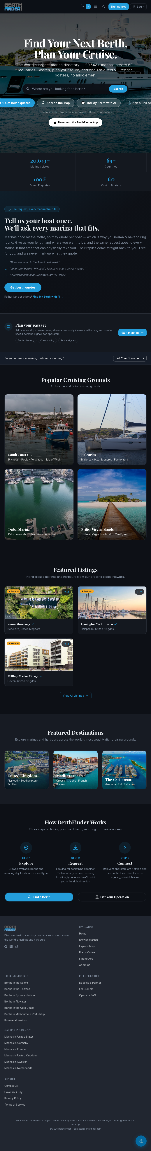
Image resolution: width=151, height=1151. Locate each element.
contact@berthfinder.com (87, 1128)
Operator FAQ (87, 995)
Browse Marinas (89, 939)
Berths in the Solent (16, 982)
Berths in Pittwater (15, 1001)
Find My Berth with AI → (48, 296)
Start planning (130, 332)
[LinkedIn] (11, 946)
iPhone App (86, 958)
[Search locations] (103, 6)
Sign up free (119, 6)
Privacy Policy (13, 1098)
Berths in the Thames (17, 988)
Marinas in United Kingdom (20, 1055)
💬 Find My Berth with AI (98, 103)
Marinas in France (15, 1049)
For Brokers (86, 988)
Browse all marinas (15, 1020)
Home (82, 933)
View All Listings (73, 695)
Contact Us (11, 1085)
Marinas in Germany (16, 1042)
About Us (84, 964)
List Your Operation (128, 358)
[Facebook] (5, 946)
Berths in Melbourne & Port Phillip (24, 1014)
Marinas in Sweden (15, 1061)
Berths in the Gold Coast (19, 1007)
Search (118, 88)
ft (88, 6)
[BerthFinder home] (14, 6)
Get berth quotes (23, 287)
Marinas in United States (19, 1036)
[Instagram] (16, 946)
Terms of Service (14, 1104)
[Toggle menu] (95, 6)
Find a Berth (41, 897)
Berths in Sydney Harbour (20, 995)
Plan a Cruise (87, 952)
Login (140, 6)
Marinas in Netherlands (18, 1068)
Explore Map (87, 946)
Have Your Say (13, 1092)
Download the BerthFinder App (78, 122)
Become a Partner (90, 982)
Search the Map (58, 103)
